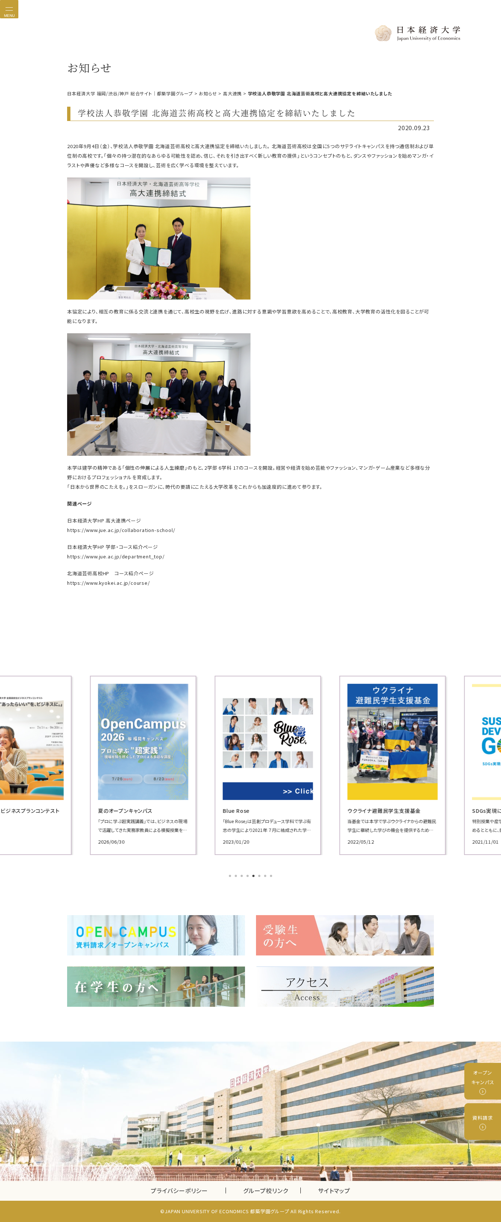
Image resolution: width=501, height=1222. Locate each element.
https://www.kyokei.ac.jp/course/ (108, 582)
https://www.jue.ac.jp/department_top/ (116, 556)
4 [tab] (248, 876)
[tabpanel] (126, 765)
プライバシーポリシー (179, 1190)
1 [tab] (231, 876)
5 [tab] (254, 876)
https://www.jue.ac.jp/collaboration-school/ (121, 529)
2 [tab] (236, 876)
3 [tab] (242, 876)
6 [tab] (260, 876)
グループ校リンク (271, 1190)
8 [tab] (272, 876)
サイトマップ (334, 1190)
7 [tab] (266, 876)
